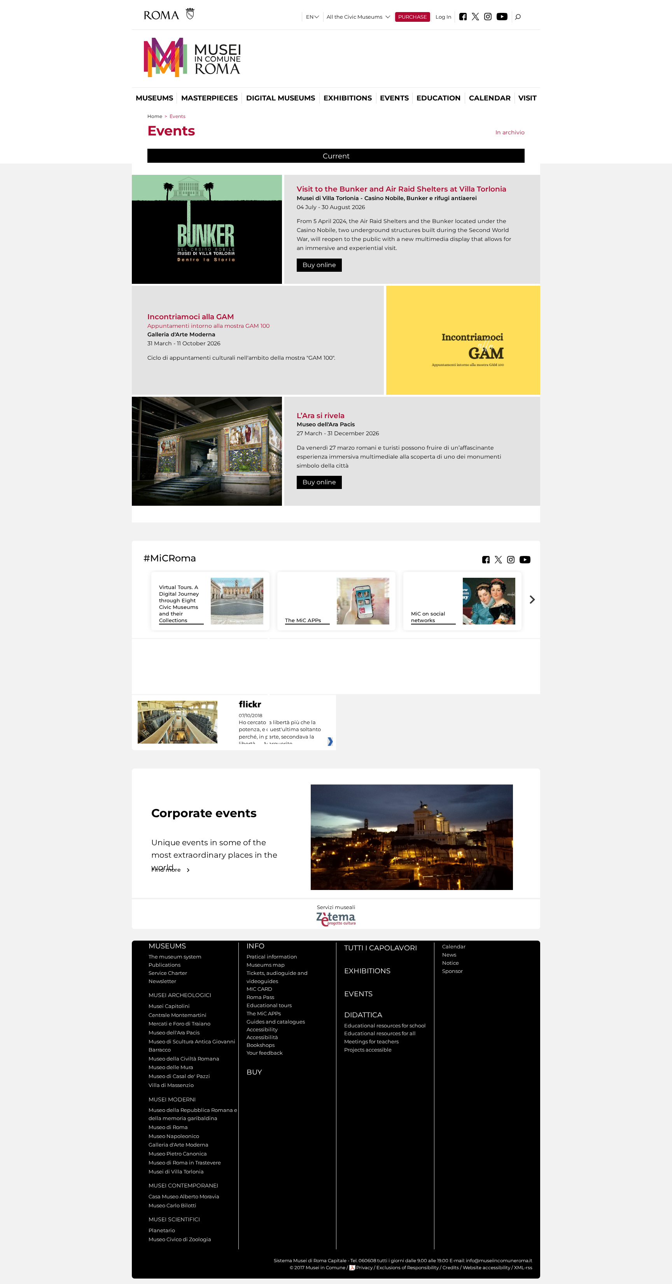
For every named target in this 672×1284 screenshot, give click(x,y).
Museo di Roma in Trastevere (185, 1162)
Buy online (319, 265)
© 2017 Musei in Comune (317, 1267)
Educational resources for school (385, 1025)
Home (154, 116)
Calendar (490, 98)
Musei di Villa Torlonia (176, 1171)
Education (438, 98)
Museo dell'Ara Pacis (174, 1032)
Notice (450, 963)
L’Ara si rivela (321, 415)
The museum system (175, 956)
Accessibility (262, 1029)
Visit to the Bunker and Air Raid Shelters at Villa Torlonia (401, 189)
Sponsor (452, 971)
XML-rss (523, 1267)
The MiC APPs (303, 620)
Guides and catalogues (276, 1021)
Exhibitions (348, 98)
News (449, 955)
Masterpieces (209, 98)
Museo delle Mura (171, 1067)
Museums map (266, 965)
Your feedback (265, 1053)
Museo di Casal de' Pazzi (179, 1076)
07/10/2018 (280, 730)
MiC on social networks (428, 616)
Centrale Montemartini (177, 1015)
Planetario (162, 1230)
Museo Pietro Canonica (178, 1153)
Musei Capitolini (169, 1006)
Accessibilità (262, 1037)
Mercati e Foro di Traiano (179, 1023)
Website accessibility (486, 1267)
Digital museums (280, 98)
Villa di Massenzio (171, 1085)
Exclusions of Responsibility (407, 1267)
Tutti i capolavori (380, 948)
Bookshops (261, 1045)
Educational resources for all (380, 1033)
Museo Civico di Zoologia (180, 1239)
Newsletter (162, 981)
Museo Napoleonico (174, 1136)
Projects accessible (368, 1050)
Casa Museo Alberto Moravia (184, 1196)
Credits (451, 1267)
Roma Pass (260, 997)
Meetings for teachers (371, 1041)
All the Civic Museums (354, 17)
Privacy (364, 1267)
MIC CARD (259, 989)
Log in (444, 17)
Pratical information (272, 956)
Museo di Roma (168, 1127)
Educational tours (269, 1005)
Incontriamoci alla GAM (190, 316)
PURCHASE (412, 17)
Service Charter (168, 973)
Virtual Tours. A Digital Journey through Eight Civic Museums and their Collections (179, 603)
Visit (527, 98)
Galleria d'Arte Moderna (178, 1145)
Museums (154, 98)
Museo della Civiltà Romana (184, 1058)
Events (394, 98)
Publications (164, 965)
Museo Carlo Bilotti (172, 1205)
